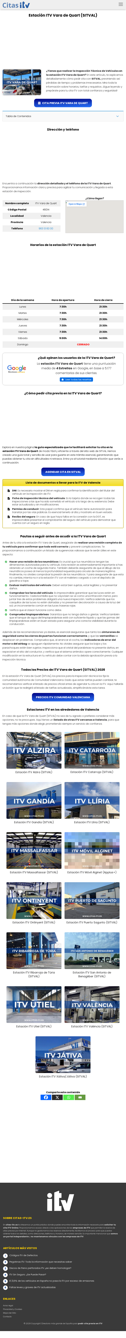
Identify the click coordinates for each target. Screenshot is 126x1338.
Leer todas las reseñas (78, 379)
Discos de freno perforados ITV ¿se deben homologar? (40, 1268)
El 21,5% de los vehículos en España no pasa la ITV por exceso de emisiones (51, 1280)
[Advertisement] (63, 43)
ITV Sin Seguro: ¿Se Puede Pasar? (27, 1274)
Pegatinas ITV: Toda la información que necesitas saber (40, 1261)
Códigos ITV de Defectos (23, 1255)
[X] (57, 1097)
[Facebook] (46, 1097)
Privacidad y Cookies (12, 1309)
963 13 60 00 (46, 228)
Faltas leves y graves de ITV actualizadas (32, 1287)
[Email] (80, 1097)
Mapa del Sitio (9, 1313)
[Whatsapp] (68, 1097)
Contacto (7, 1316)
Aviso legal (8, 1305)
